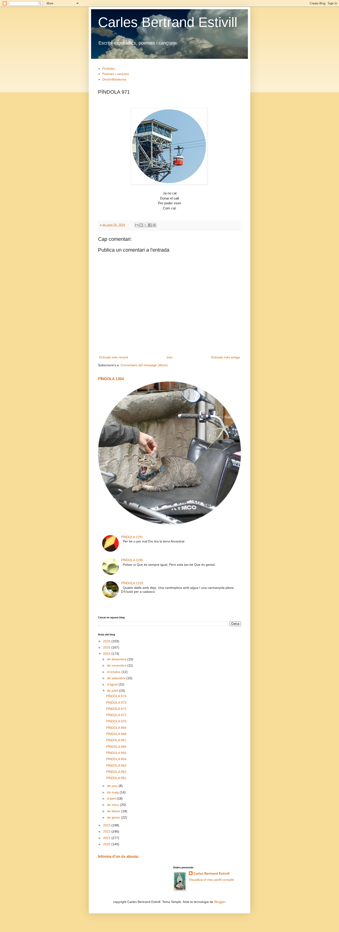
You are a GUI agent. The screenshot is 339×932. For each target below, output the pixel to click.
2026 (107, 641)
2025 (107, 647)
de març (113, 805)
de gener (114, 817)
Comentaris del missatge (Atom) (144, 365)
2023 (107, 825)
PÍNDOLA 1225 (132, 583)
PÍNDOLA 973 (116, 702)
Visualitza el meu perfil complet (211, 879)
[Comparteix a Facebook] (150, 225)
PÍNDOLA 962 (116, 772)
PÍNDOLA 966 (116, 746)
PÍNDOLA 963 (116, 765)
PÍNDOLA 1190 (132, 560)
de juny (113, 786)
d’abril (112, 798)
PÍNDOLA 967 (116, 740)
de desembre (117, 659)
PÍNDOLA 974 (116, 696)
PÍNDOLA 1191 (132, 537)
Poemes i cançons (115, 74)
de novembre (117, 665)
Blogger (219, 902)
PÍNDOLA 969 (116, 728)
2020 (107, 844)
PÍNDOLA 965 (116, 753)
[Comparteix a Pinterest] (154, 225)
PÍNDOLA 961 (116, 778)
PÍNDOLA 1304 (111, 379)
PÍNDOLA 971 (116, 715)
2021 (107, 838)
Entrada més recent (113, 357)
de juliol (113, 690)
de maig (113, 792)
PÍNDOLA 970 (116, 721)
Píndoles (108, 68)
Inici (169, 357)
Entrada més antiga (225, 357)
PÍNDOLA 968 (116, 734)
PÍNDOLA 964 (116, 759)
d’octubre (114, 672)
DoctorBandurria (114, 79)
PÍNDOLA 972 (116, 709)
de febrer (114, 811)
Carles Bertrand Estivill (167, 22)
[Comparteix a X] (145, 225)
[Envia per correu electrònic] (136, 225)
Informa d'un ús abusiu (118, 856)
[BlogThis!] (141, 225)
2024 (107, 653)
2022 (107, 831)
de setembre (116, 678)
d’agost (113, 684)
